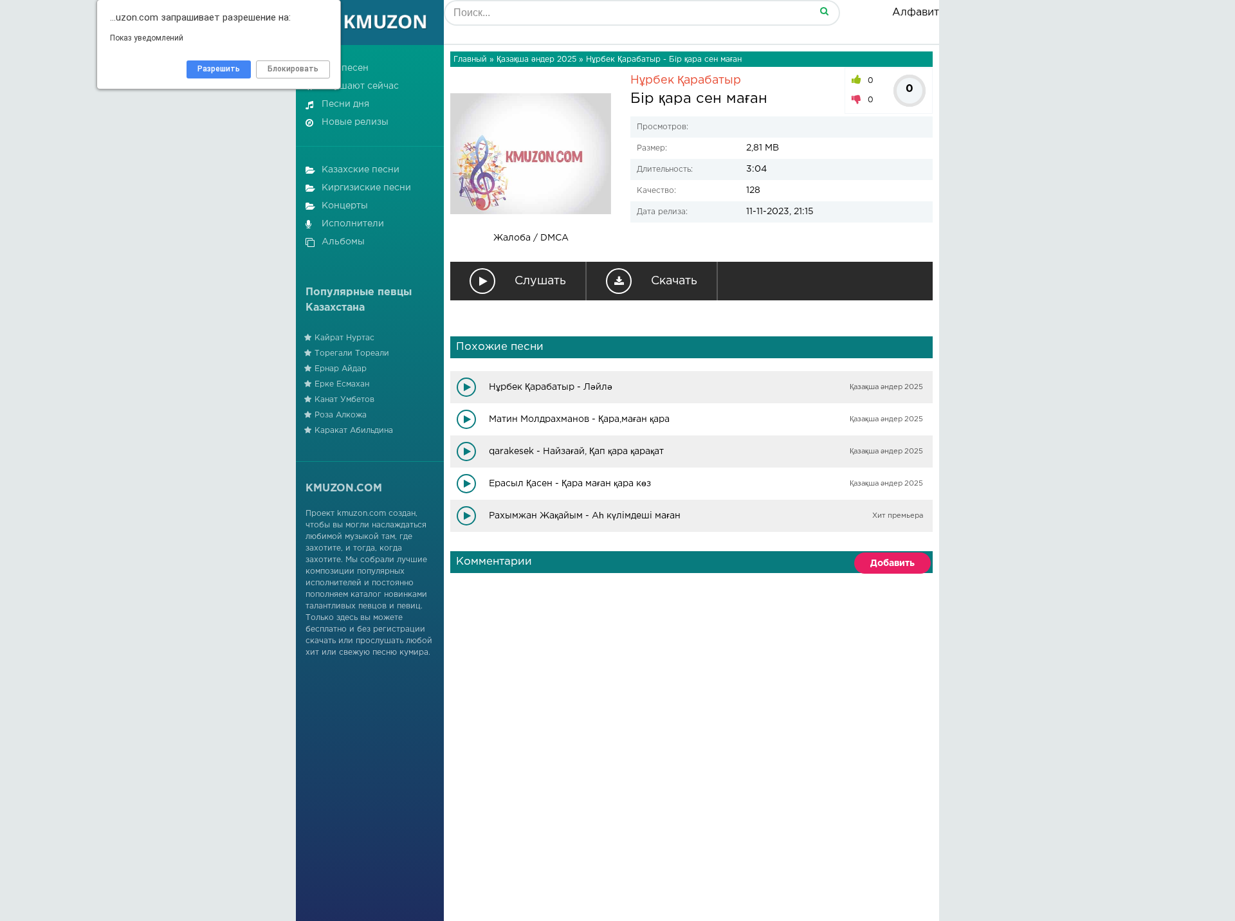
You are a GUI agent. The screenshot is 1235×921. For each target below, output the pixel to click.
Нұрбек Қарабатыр (685, 80)
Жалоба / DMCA (531, 238)
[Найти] (824, 10)
